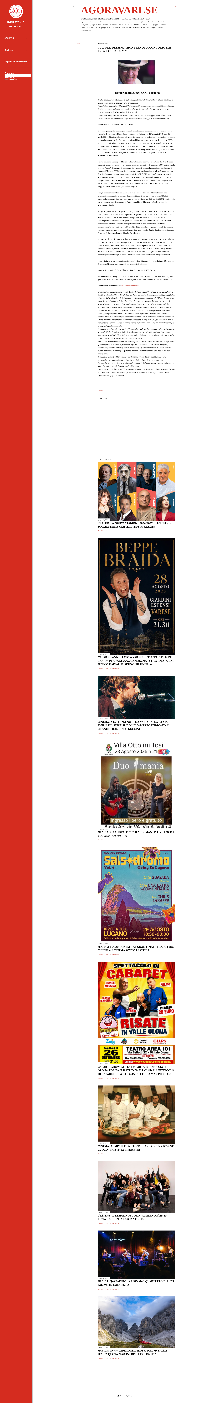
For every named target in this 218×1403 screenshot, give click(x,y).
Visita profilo (16, 26)
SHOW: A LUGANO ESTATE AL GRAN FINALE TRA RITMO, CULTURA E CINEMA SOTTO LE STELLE (136, 948)
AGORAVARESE (119, 10)
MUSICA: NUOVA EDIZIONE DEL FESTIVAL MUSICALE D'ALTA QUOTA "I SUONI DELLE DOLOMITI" (132, 1352)
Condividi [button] (76, 43)
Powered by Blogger (127, 1396)
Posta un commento (112, 531)
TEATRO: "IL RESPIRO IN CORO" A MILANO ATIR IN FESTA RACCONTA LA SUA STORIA (132, 1217)
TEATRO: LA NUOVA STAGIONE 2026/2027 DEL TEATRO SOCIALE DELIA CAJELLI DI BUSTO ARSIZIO (134, 524)
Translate (13, 80)
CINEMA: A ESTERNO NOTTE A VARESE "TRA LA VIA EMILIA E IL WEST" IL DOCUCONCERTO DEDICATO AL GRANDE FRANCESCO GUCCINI (134, 725)
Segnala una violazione (16, 62)
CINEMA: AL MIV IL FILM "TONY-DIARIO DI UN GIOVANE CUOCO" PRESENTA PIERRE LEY (136, 1147)
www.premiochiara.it (130, 285)
